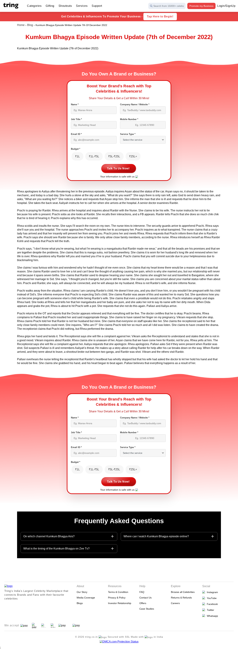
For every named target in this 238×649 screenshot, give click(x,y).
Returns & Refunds (181, 597)
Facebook (211, 604)
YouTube (211, 598)
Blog (30, 25)
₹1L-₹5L (94, 156)
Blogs (80, 603)
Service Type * (127, 134)
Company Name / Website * (134, 104)
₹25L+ (133, 156)
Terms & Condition (118, 592)
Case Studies (146, 608)
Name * (75, 104)
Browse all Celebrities (183, 592)
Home (21, 25)
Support (97, 5)
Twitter (209, 610)
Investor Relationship (119, 603)
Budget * (75, 149)
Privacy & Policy (116, 597)
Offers (142, 603)
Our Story (82, 592)
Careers (175, 603)
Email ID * (76, 134)
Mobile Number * (129, 119)
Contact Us (145, 597)
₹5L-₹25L (114, 156)
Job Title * (76, 119)
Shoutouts (65, 5)
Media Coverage (86, 597)
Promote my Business (201, 6)
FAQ (141, 592)
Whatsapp (211, 615)
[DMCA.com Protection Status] (119, 641)
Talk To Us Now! (118, 168)
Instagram (211, 592)
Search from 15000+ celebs (168, 6)
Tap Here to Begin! (160, 16)
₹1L (77, 156)
